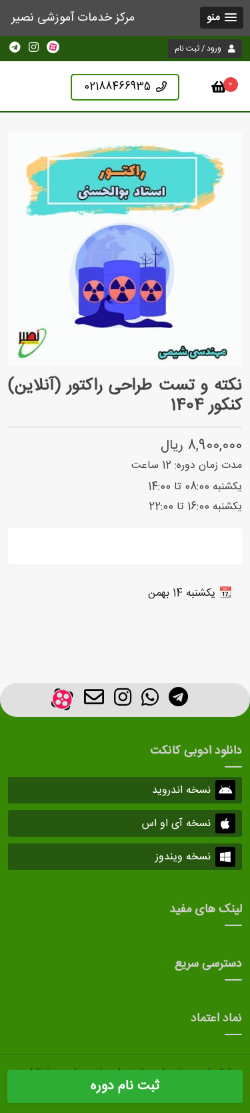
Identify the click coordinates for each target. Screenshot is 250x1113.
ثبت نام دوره (125, 1086)
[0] (219, 90)
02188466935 (117, 87)
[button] (221, 18)
